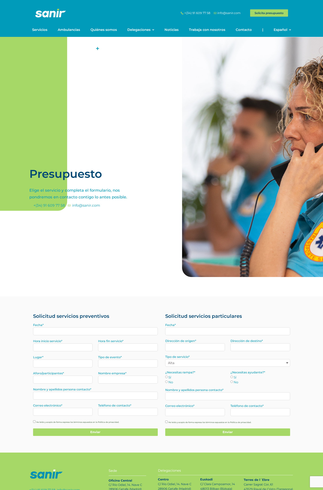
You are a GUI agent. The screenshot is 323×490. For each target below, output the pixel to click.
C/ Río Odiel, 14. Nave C (125, 485)
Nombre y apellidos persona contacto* (62, 389)
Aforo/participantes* (48, 373)
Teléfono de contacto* (114, 405)
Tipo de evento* (110, 357)
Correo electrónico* (47, 405)
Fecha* (38, 325)
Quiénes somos (103, 30)
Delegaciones (138, 30)
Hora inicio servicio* (47, 341)
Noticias (171, 30)
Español (280, 30)
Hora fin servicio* (110, 341)
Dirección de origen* (180, 341)
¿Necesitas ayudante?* (247, 372)
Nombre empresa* (112, 373)
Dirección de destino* (246, 341)
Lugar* (38, 357)
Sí (169, 377)
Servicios (39, 30)
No (170, 382)
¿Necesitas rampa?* (180, 372)
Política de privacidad (108, 422)
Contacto (244, 30)
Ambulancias (69, 30)
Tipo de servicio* (177, 357)
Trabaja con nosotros (207, 30)
